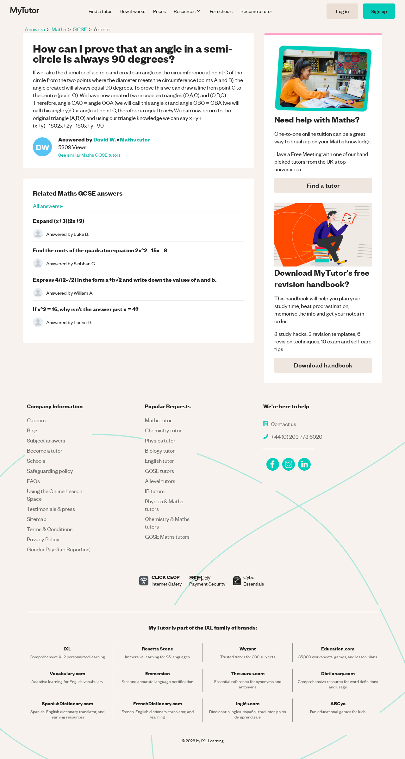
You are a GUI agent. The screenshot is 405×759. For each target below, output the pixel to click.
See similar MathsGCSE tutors (89, 155)
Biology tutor (160, 450)
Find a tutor (100, 11)
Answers (35, 29)
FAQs (33, 480)
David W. (104, 139)
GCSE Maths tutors (167, 536)
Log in (342, 11)
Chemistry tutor (163, 430)
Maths (59, 29)
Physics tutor (160, 440)
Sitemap (37, 518)
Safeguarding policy (50, 470)
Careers (36, 420)
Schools (36, 460)
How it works (132, 11)
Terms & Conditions (49, 528)
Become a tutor (256, 11)
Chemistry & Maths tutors (167, 522)
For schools (221, 11)
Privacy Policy (43, 539)
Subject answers (46, 440)
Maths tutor (135, 139)
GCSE (80, 29)
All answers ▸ (48, 205)
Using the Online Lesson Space (54, 494)
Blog (32, 430)
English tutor (159, 460)
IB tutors (155, 490)
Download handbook (323, 365)
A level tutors (160, 480)
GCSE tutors (159, 470)
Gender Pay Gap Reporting (58, 549)
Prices (159, 11)
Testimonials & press (51, 508)
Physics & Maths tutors (164, 505)
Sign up (379, 11)
